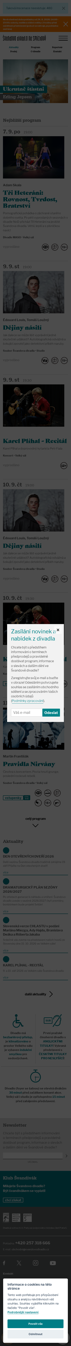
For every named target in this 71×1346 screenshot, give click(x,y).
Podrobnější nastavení (22, 1312)
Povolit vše (35, 1323)
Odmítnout (35, 1334)
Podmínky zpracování (27, 701)
